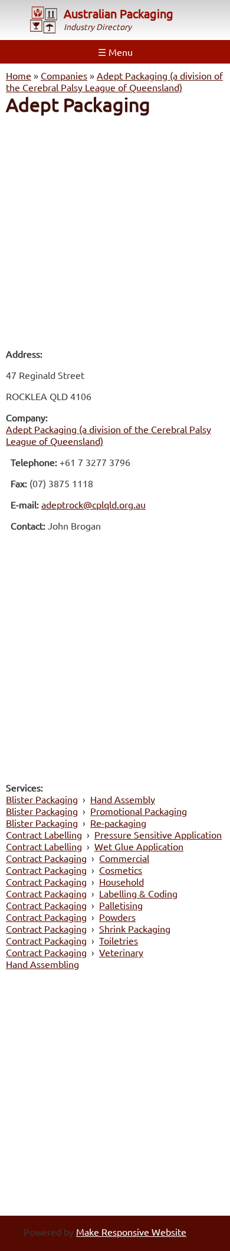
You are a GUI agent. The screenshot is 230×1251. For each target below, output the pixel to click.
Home (18, 75)
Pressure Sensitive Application (158, 834)
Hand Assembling (42, 964)
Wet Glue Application (138, 846)
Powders (117, 917)
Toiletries (118, 940)
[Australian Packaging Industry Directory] (43, 21)
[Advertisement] (115, 231)
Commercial (124, 858)
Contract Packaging (46, 858)
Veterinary (121, 952)
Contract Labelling (44, 834)
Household (121, 881)
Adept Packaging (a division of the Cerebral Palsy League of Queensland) (114, 81)
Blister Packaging (42, 799)
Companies (64, 75)
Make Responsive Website (131, 1231)
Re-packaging (118, 823)
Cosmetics (120, 870)
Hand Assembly (122, 799)
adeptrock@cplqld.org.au (93, 504)
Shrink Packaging (134, 928)
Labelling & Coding (138, 893)
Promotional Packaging (138, 811)
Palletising (121, 905)
